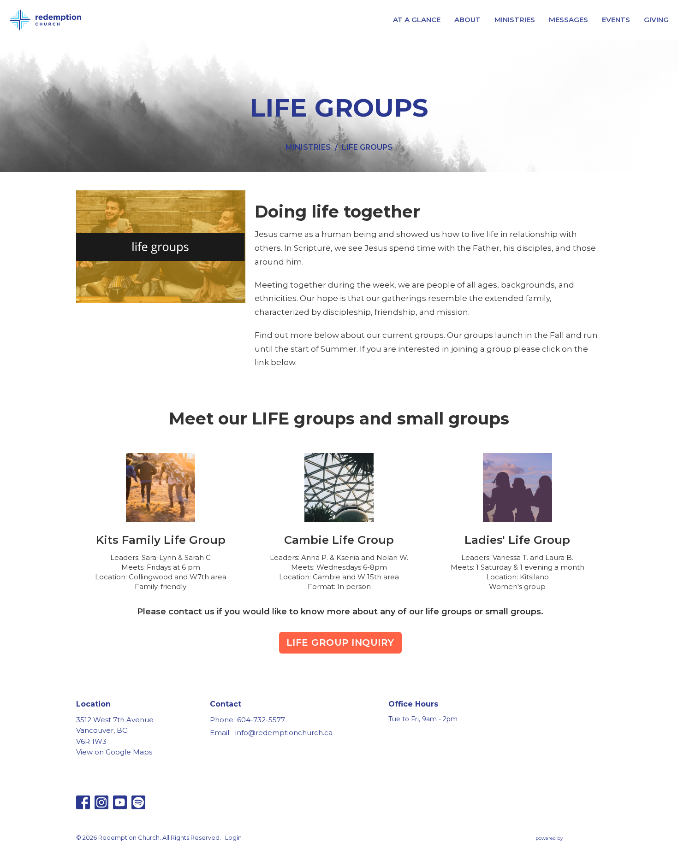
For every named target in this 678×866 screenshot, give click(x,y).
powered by (564, 846)
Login (233, 837)
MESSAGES (568, 19)
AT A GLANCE (416, 19)
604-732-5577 (261, 719)
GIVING (656, 19)
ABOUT (467, 19)
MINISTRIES (514, 19)
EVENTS (616, 19)
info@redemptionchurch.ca (284, 732)
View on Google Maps (114, 752)
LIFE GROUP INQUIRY (340, 642)
